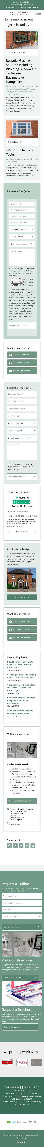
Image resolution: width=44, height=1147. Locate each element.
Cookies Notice (17, 1135)
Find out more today (22, 597)
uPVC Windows (12, 162)
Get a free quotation (21, 362)
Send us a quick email (21, 370)
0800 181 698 (15, 825)
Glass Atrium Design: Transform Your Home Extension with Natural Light (21, 687)
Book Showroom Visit (12, 977)
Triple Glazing (10, 94)
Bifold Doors (24, 86)
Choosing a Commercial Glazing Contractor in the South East (21, 676)
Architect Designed (12, 86)
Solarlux (8, 92)
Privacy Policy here (21, 888)
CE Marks (6, 1135)
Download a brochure (21, 354)
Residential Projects (27, 89)
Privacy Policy (28, 464)
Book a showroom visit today (20, 801)
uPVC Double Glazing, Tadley (21, 152)
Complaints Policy (31, 1135)
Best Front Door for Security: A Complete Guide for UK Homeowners (21, 700)
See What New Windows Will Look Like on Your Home (20, 712)
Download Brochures (12, 1027)
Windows (19, 94)
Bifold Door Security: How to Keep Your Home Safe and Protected (20, 664)
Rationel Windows (13, 89)
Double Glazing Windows (14, 159)
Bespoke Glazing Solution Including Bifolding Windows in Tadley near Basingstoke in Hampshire (21, 71)
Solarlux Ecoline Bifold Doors (22, 92)
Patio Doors (34, 86)
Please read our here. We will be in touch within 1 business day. (21, 467)
